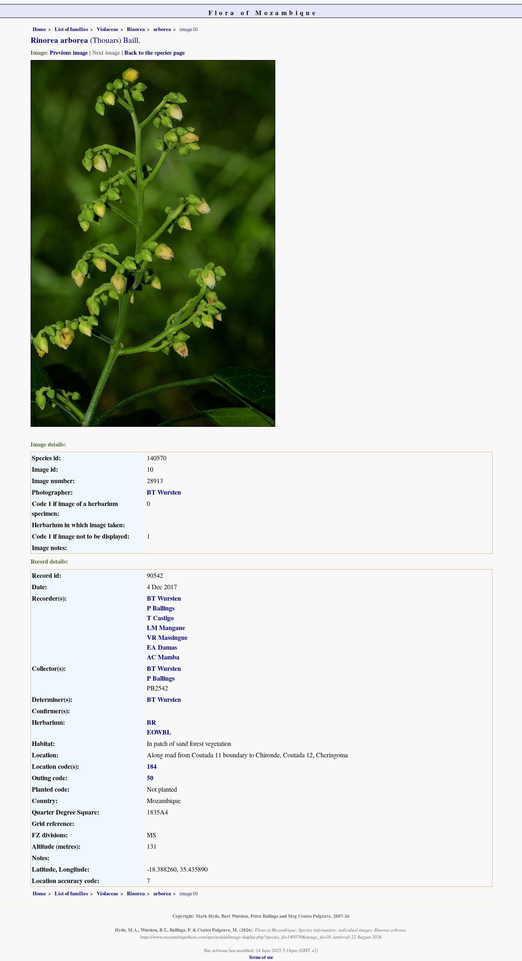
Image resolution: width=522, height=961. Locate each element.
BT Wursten (164, 492)
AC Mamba (163, 656)
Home (39, 29)
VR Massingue (167, 637)
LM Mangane (166, 627)
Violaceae (107, 29)
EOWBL (159, 732)
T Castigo (160, 617)
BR (151, 722)
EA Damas (162, 647)
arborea (162, 29)
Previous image (69, 52)
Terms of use (261, 957)
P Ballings (161, 608)
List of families (71, 29)
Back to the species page (154, 52)
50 (150, 777)
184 (152, 766)
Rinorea (136, 29)
